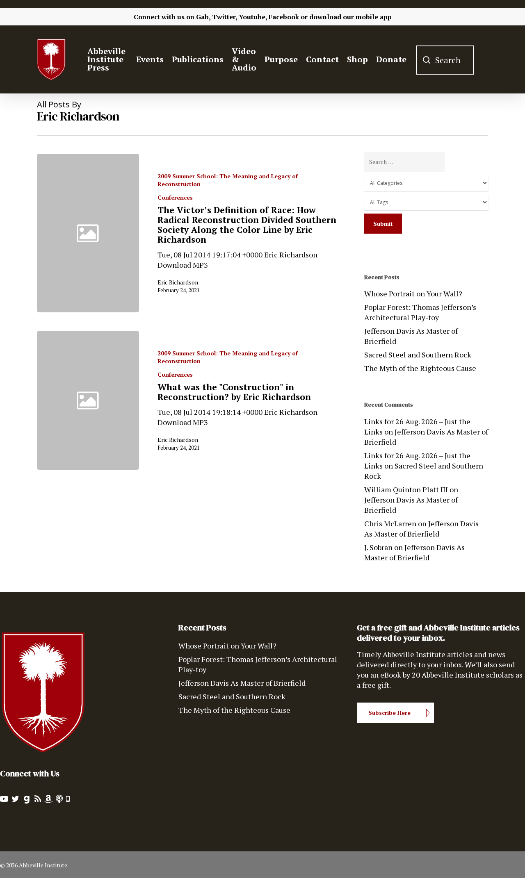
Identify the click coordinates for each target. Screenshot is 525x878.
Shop (357, 59)
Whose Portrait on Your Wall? (413, 293)
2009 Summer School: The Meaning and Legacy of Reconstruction (228, 180)
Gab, (203, 16)
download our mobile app (350, 16)
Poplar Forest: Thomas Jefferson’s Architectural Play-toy (420, 312)
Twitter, (224, 16)
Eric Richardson (178, 282)
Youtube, (253, 16)
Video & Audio (244, 59)
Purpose (281, 59)
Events (150, 59)
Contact (322, 59)
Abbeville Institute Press (106, 59)
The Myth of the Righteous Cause (420, 368)
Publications (198, 59)
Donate (391, 59)
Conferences (175, 197)
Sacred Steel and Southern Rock (417, 354)
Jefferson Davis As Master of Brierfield (411, 336)
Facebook (284, 16)
